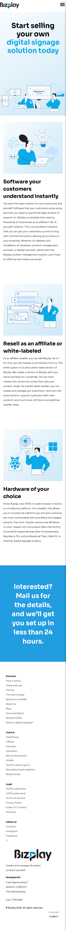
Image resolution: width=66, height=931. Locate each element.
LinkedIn (11, 826)
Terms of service (15, 798)
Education (11, 751)
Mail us (27, 596)
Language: (53, 912)
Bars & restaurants (16, 755)
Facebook (11, 835)
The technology (15, 694)
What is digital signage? (19, 722)
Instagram (12, 831)
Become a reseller (16, 699)
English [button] (54, 916)
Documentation (15, 713)
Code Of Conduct (16, 807)
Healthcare (12, 737)
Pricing (10, 690)
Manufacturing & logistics (20, 769)
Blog (8, 708)
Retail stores (13, 774)
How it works (13, 680)
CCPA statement (16, 793)
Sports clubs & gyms (18, 764)
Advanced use (14, 685)
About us (11, 703)
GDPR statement (16, 788)
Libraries (11, 746)
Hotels (10, 760)
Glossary (11, 811)
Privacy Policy (13, 802)
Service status (14, 717)
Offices (10, 741)
